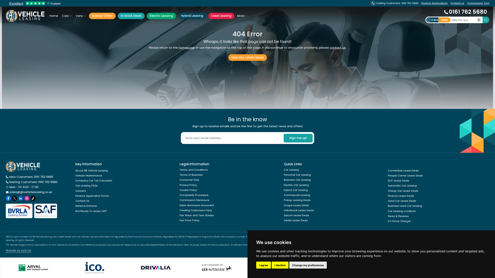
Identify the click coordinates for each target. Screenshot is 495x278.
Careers (80, 191)
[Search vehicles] (486, 20)
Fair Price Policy (189, 220)
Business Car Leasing (297, 180)
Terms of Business (191, 175)
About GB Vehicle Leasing (91, 170)
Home (54, 16)
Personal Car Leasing (297, 175)
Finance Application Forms (92, 196)
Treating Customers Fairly (196, 210)
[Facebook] (8, 198)
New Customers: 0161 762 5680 (31, 177)
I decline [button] (280, 265)
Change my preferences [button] (308, 265)
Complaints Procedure (194, 195)
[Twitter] (14, 198)
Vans (79, 16)
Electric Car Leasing (296, 185)
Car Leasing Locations (402, 211)
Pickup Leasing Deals (297, 200)
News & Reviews (398, 216)
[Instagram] (26, 198)
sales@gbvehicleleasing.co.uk (30, 192)
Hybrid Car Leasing (296, 190)
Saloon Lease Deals (296, 215)
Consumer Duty (189, 180)
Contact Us (82, 201)
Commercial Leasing (297, 195)
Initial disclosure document (197, 205)
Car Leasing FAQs (86, 185)
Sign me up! (298, 138)
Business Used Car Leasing (405, 206)
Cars (65, 16)
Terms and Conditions (194, 170)
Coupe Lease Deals (296, 205)
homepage (187, 48)
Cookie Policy (188, 190)
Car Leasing (291, 170)
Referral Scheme (86, 206)
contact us (338, 48)
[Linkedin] (20, 198)
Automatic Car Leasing (402, 185)
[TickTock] (33, 198)
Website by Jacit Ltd (18, 250)
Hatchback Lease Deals (299, 210)
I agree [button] (263, 265)
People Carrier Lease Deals (405, 175)
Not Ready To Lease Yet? (91, 211)
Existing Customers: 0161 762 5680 (33, 182)
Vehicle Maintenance (88, 175)
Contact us (457, 3)
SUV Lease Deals (398, 180)
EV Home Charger (399, 221)
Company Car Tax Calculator (93, 180)
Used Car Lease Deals (402, 201)
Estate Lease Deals (296, 220)
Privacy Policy (188, 185)
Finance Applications (434, 3)
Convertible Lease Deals (403, 170)
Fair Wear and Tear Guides (197, 215)
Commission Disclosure (194, 200)
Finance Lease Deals (401, 196)
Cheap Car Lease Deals (403, 191)
